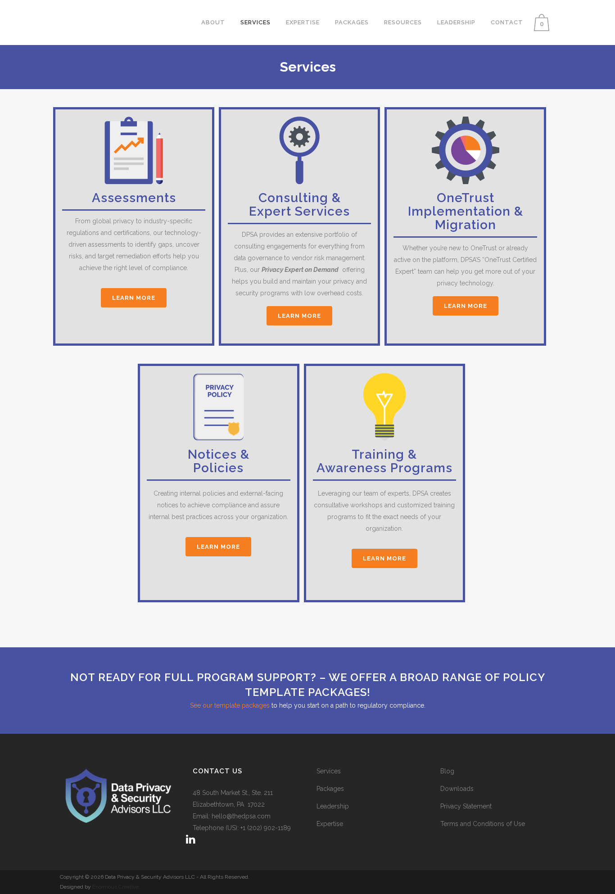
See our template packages (230, 705)
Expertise (330, 823)
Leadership (333, 806)
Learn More (133, 297)
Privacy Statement (466, 806)
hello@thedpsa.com (241, 816)
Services (329, 771)
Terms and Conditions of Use (482, 823)
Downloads (457, 788)
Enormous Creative (115, 887)
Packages (330, 788)
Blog (447, 771)
